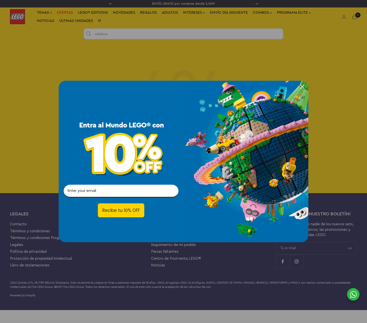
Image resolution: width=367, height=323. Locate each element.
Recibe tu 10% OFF (121, 210)
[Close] (302, 87)
